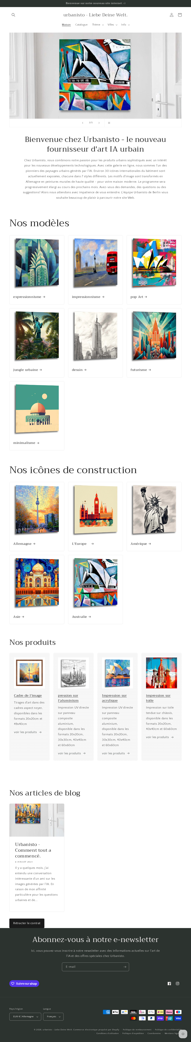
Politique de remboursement (137, 1030)
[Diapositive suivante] (99, 123)
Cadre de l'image (28, 695)
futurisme (139, 370)
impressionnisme (86, 297)
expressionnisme (27, 297)
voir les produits (25, 732)
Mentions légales (173, 1033)
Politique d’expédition (133, 1033)
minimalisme (24, 443)
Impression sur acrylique (114, 697)
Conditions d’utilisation (107, 1033)
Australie (79, 617)
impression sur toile (158, 697)
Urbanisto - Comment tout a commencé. (33, 850)
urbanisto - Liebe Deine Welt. (58, 1030)
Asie (16, 617)
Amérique (139, 544)
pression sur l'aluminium (68, 697)
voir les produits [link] (69, 753)
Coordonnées (154, 1033)
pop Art (137, 297)
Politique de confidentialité (168, 1030)
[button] (13, 15)
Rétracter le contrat (26, 923)
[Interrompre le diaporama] (108, 123)
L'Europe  (81, 544)
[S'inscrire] (125, 966)
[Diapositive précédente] (83, 123)
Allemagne (22, 544)
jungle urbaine (25, 370)
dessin (77, 370)
